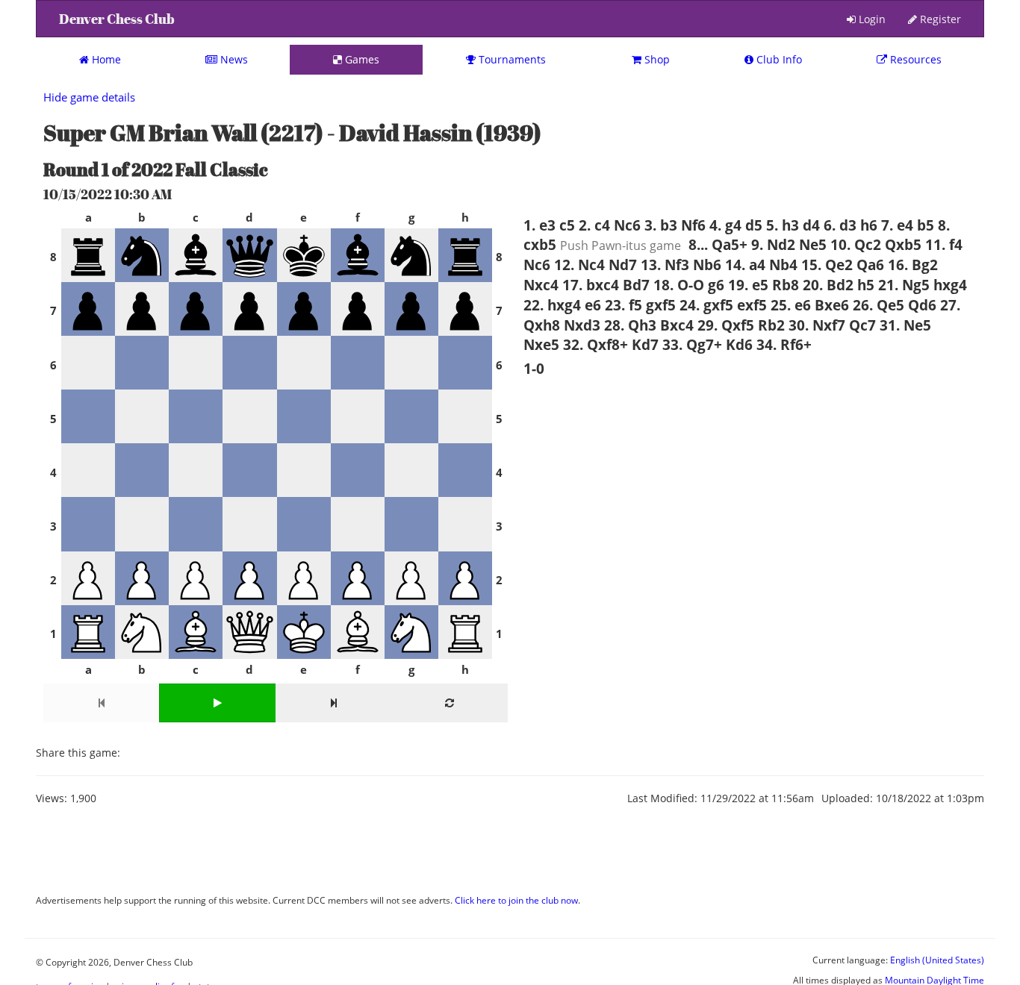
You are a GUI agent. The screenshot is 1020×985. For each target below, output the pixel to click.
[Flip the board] (449, 703)
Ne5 (813, 244)
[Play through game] (217, 703)
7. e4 (897, 225)
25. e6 (791, 305)
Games (360, 59)
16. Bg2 (913, 264)
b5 (925, 225)
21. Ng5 (904, 284)
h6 (868, 225)
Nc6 (627, 225)
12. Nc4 (579, 264)
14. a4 (745, 264)
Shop (655, 59)
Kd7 (645, 344)
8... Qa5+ (717, 244)
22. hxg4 (552, 305)
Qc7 (862, 325)
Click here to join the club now (516, 900)
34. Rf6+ (784, 344)
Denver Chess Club (117, 19)
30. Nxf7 (817, 325)
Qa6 (870, 264)
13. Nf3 (665, 264)
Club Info (777, 59)
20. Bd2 (828, 284)
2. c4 (594, 225)
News (232, 59)
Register (939, 19)
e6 (593, 305)
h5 (865, 284)
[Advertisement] (307, 854)
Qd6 (922, 305)
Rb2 (771, 325)
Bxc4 (677, 325)
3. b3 (660, 225)
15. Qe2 (827, 264)
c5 (567, 225)
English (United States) (937, 960)
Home (105, 59)
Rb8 (785, 284)
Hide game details (89, 97)
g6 (716, 284)
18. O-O (678, 284)
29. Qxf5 (725, 325)
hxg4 (950, 284)
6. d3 (840, 225)
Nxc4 (541, 284)
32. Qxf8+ (595, 344)
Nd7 (623, 264)
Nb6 (707, 264)
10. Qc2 (855, 244)
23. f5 (623, 305)
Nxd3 (582, 325)
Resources (914, 59)
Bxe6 (832, 305)
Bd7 (636, 284)
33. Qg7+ (692, 344)
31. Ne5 (905, 325)
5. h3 (782, 225)
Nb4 (783, 264)
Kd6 (739, 344)
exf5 (752, 305)
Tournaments (511, 59)
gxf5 (661, 305)
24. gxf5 (706, 305)
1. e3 (539, 225)
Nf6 (693, 225)
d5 (753, 225)
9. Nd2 (773, 244)
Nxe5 (541, 344)
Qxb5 (903, 244)
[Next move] (334, 703)
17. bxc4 (590, 284)
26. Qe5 (878, 305)
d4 (811, 225)
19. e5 (748, 284)
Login (871, 19)
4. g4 (725, 225)
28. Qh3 (630, 325)
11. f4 (944, 244)
